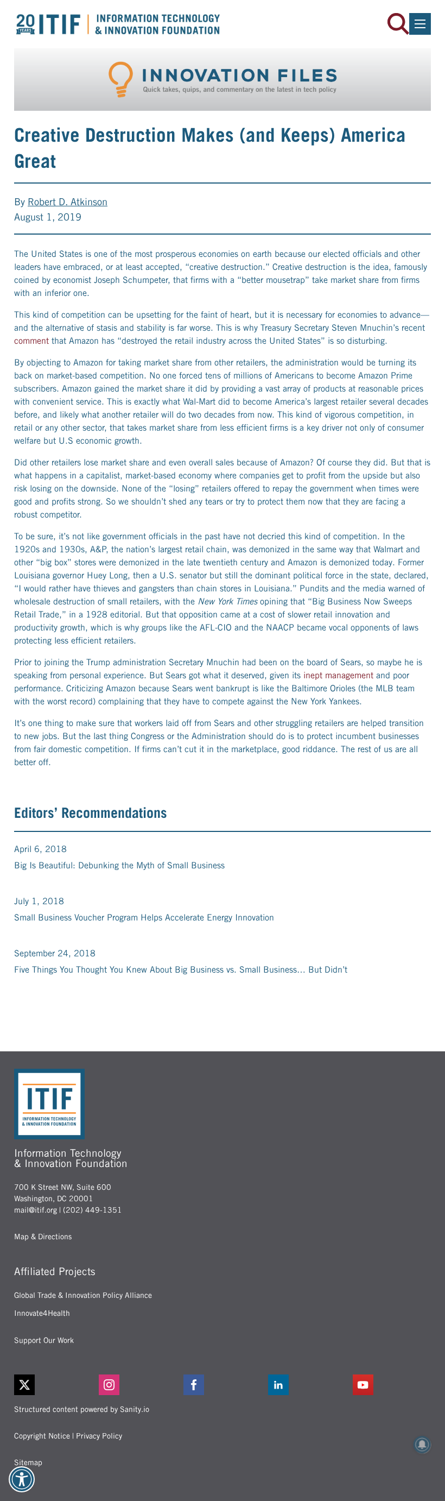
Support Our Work (44, 1340)
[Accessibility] (22, 1479)
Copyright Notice (42, 1436)
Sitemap (28, 1462)
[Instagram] (138, 1384)
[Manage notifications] (422, 1444)
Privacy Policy (99, 1436)
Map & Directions (43, 1236)
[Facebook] (222, 1384)
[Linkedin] (307, 1384)
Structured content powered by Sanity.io (81, 1409)
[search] (398, 24)
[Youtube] (392, 1384)
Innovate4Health (42, 1313)
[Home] (118, 24)
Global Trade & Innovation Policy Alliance (83, 1295)
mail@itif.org (35, 1210)
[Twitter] (24, 1384)
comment (31, 341)
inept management (338, 675)
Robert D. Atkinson (67, 201)
